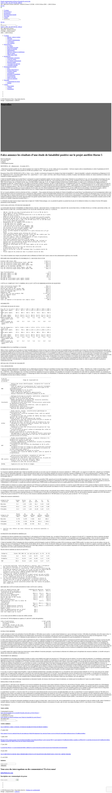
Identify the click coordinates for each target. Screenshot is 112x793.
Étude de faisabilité (12, 49)
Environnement (11, 75)
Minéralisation (11, 50)
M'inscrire (3, 765)
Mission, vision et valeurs (13, 37)
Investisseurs (7, 13)
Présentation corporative (13, 58)
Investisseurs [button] (7, 56)
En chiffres (10, 46)
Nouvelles (6, 16)
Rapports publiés (11, 62)
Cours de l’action (11, 59)
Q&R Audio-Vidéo (12, 55)
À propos (6, 10)
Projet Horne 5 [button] (8, 44)
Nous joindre (10, 86)
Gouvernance (10, 41)
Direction (9, 38)
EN (3, 6)
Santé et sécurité (11, 77)
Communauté (10, 72)
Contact (6, 17)
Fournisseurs (10, 89)
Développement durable (10, 14)
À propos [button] (6, 35)
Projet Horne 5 (8, 11)
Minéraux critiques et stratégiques (16, 52)
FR (1, 6)
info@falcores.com (7, 773)
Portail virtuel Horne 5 (13, 69)
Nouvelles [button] (6, 80)
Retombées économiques (13, 74)
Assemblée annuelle (12, 65)
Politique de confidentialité (33, 790)
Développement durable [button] (10, 66)
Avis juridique (11, 43)
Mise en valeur (11, 53)
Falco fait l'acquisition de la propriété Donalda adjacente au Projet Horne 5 (20, 713)
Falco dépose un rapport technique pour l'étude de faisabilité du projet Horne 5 (21, 717)
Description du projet (12, 47)
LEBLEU (17, 791)
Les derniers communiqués (14, 61)
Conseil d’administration (13, 40)
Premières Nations (12, 71)
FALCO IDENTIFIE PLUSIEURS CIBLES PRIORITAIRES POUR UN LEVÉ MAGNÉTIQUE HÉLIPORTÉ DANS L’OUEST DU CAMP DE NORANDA (36, 754)
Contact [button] (6, 84)
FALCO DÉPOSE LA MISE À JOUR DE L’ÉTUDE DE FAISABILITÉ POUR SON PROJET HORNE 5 (24, 727)
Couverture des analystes (13, 63)
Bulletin (9, 83)
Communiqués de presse (13, 81)
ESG (8, 68)
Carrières (9, 87)
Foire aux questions (12, 78)
